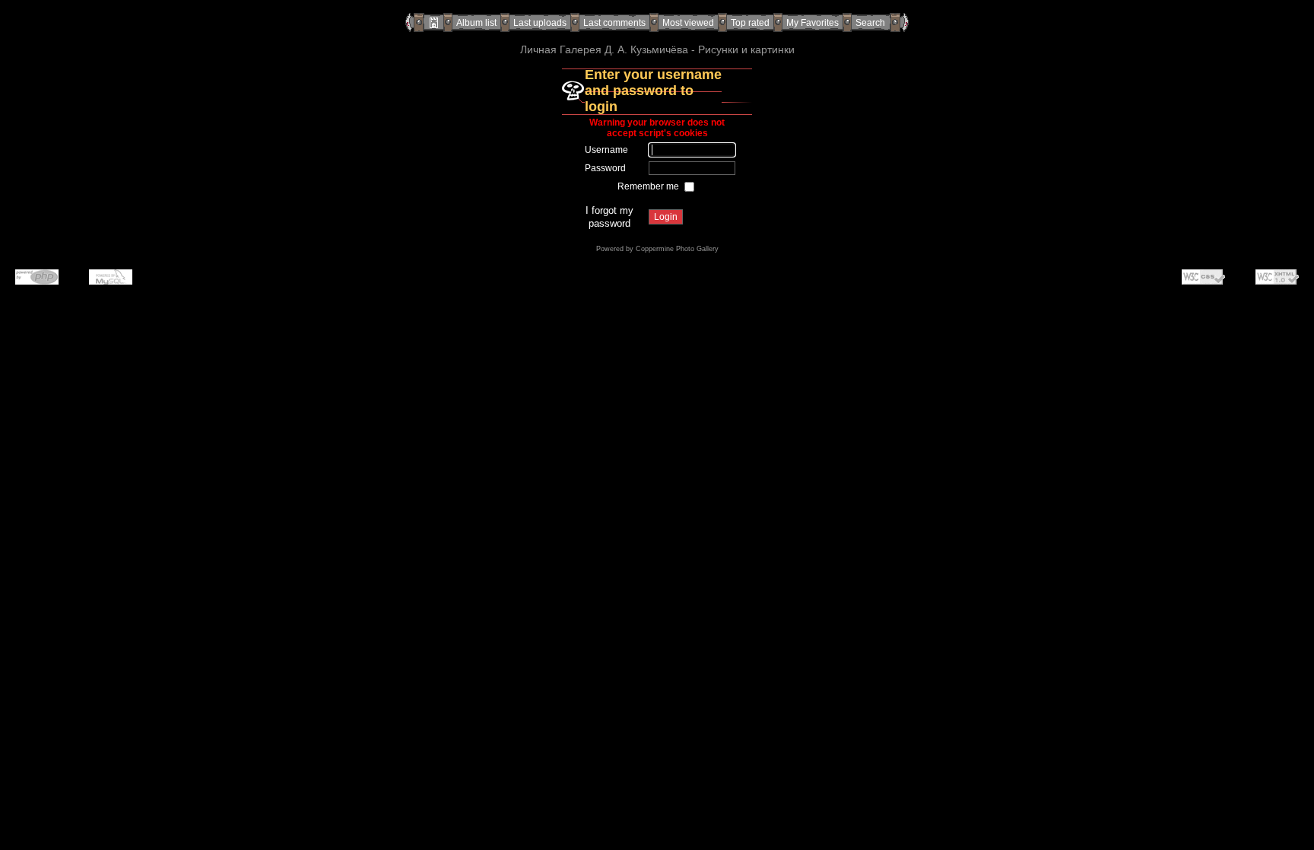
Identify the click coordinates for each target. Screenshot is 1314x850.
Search (870, 23)
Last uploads (540, 23)
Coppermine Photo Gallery (677, 249)
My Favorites (812, 23)
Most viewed (688, 23)
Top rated (750, 23)
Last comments (614, 23)
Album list (476, 23)
